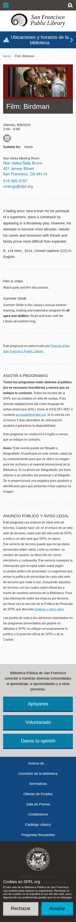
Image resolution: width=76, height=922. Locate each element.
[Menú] (6, 5)
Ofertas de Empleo (38, 794)
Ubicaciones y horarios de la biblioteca (40, 40)
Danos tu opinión (38, 740)
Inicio (7, 56)
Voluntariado (38, 722)
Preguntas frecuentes (38, 835)
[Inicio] (38, 20)
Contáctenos (38, 814)
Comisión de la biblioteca (38, 774)
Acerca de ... (38, 763)
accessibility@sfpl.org (31, 414)
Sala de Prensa (38, 804)
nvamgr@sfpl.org (18, 186)
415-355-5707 (15, 180)
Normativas (38, 784)
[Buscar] (70, 5)
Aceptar (57, 908)
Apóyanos (38, 703)
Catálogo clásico (38, 825)
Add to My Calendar (7, 138)
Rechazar (21, 908)
